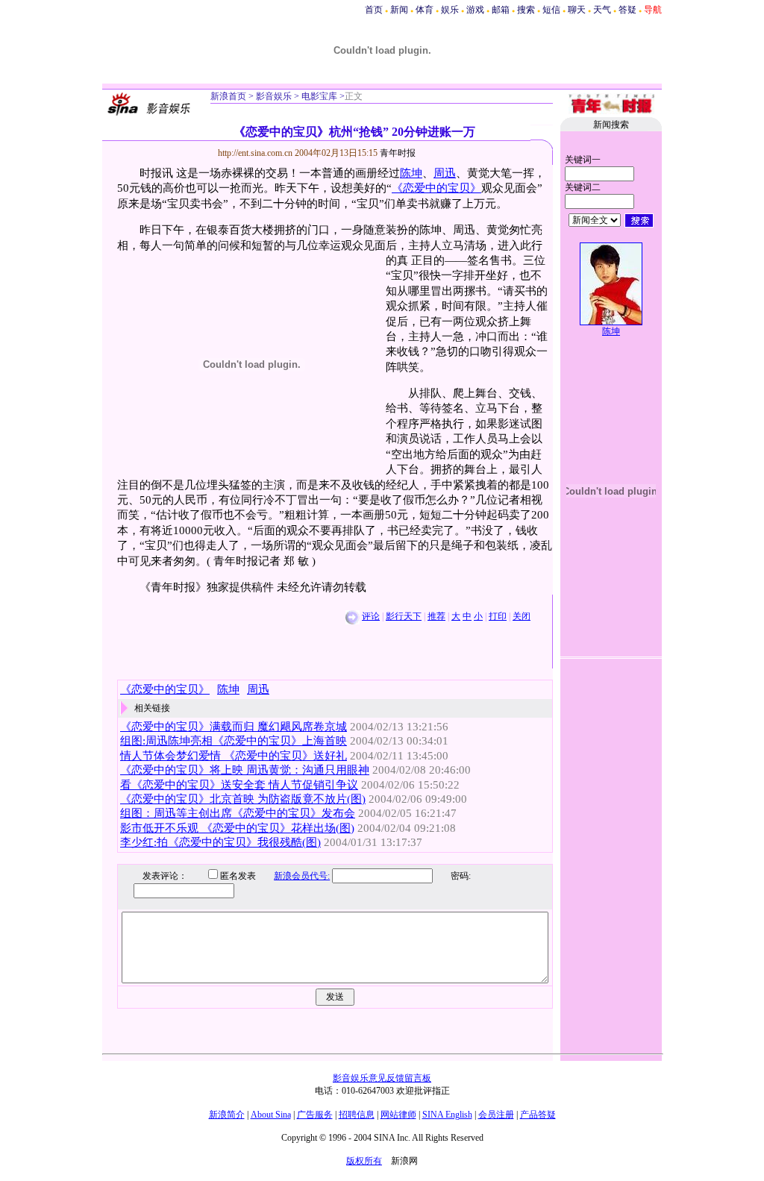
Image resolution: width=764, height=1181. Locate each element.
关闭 (521, 616)
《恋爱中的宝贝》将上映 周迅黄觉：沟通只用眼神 (244, 770)
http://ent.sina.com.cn (256, 153)
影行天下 (404, 616)
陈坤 (411, 173)
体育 (424, 9)
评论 (371, 616)
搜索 (526, 9)
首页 (374, 9)
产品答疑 (538, 1114)
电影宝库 (318, 96)
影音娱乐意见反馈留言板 (382, 1078)
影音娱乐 (274, 96)
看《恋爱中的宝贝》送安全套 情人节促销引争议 (239, 785)
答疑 (627, 9)
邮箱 (501, 9)
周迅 (444, 173)
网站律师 (398, 1114)
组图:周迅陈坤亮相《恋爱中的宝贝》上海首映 (233, 741)
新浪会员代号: (302, 876)
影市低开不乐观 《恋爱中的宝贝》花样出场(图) (237, 828)
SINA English (447, 1114)
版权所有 (364, 1161)
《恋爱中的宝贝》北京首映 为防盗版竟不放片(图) (243, 799)
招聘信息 (357, 1114)
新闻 (399, 9)
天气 (602, 9)
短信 (551, 9)
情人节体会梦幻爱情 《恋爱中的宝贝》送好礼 (233, 756)
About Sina (271, 1114)
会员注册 (496, 1114)
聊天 (577, 9)
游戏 (475, 9)
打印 (498, 616)
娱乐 (450, 9)
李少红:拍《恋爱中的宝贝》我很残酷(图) (220, 842)
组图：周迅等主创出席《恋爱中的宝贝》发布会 (237, 813)
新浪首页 (228, 96)
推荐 (436, 616)
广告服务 (315, 1114)
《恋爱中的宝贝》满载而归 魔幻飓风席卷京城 (233, 727)
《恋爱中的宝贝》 (436, 188)
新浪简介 (227, 1114)
